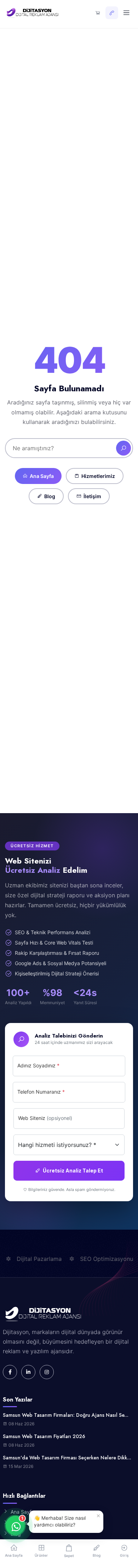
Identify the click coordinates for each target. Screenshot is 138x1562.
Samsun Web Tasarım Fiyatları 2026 (44, 1436)
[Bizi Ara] (111, 12)
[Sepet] (97, 12)
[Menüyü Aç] (126, 13)
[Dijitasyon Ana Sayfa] (32, 12)
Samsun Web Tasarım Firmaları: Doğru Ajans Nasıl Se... (65, 1415)
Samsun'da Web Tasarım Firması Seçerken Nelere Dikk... (67, 1458)
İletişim (92, 496)
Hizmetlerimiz (98, 476)
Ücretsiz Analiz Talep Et (73, 1171)
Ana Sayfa (42, 476)
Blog (49, 496)
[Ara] (123, 448)
